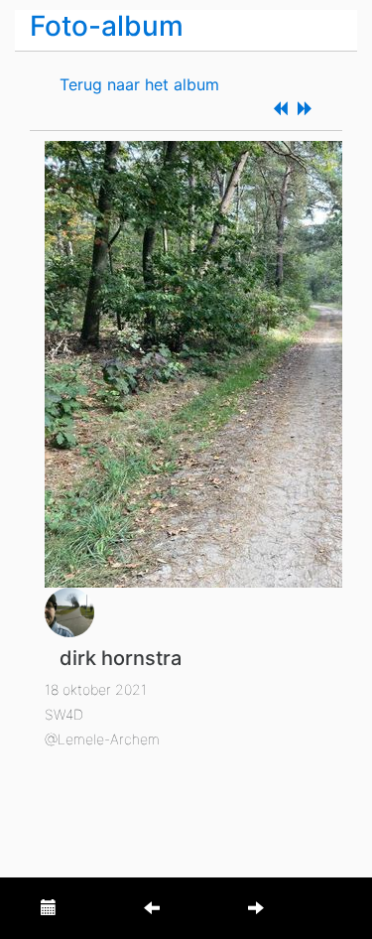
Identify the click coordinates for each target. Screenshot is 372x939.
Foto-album (107, 26)
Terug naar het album (139, 84)
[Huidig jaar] (49, 908)
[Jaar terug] (152, 908)
